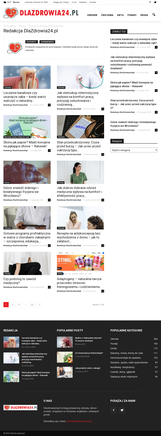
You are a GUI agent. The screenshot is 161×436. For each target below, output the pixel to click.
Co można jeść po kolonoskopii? (89, 353)
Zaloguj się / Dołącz (61, 2)
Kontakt (93, 2)
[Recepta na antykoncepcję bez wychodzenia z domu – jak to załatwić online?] (80, 217)
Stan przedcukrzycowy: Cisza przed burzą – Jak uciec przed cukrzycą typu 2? (133, 104)
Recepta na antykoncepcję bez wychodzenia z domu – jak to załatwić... (78, 237)
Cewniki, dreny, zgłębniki (122, 371)
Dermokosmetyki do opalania (125, 357)
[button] (154, 15)
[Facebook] (150, 2)
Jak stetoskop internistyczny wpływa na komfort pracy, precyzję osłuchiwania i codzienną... (78, 98)
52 (32, 304)
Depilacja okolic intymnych (123, 376)
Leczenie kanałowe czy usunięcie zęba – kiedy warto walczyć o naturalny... (24, 97)
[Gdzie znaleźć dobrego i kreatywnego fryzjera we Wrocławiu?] (27, 172)
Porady (132, 15)
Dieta (120, 15)
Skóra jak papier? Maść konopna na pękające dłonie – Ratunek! (26, 144)
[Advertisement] (134, 179)
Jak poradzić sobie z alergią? (87, 368)
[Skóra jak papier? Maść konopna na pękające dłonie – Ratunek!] (27, 126)
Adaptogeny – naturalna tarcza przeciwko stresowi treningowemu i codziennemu (79, 283)
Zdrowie (92, 15)
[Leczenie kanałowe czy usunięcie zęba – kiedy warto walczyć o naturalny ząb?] (27, 77)
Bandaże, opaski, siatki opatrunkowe (129, 362)
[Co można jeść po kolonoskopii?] (65, 357)
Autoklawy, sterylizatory (122, 367)
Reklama (83, 2)
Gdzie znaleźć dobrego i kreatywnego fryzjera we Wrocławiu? (21, 192)
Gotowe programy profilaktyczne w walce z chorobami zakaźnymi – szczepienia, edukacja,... (26, 237)
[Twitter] (155, 2)
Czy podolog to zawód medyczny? (19, 281)
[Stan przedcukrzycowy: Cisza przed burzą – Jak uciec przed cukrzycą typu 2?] (80, 126)
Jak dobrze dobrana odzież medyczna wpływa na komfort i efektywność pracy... (79, 192)
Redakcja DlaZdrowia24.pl (15, 105)
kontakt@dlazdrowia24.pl (79, 421)
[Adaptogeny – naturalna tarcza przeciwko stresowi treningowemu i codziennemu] (80, 263)
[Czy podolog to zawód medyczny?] (27, 263)
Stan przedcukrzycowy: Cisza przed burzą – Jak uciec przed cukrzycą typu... (78, 146)
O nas (74, 2)
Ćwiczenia (107, 15)
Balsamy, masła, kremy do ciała (16, 137)
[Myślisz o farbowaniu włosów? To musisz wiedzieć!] (65, 342)
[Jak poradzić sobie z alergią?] (65, 372)
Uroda (144, 15)
